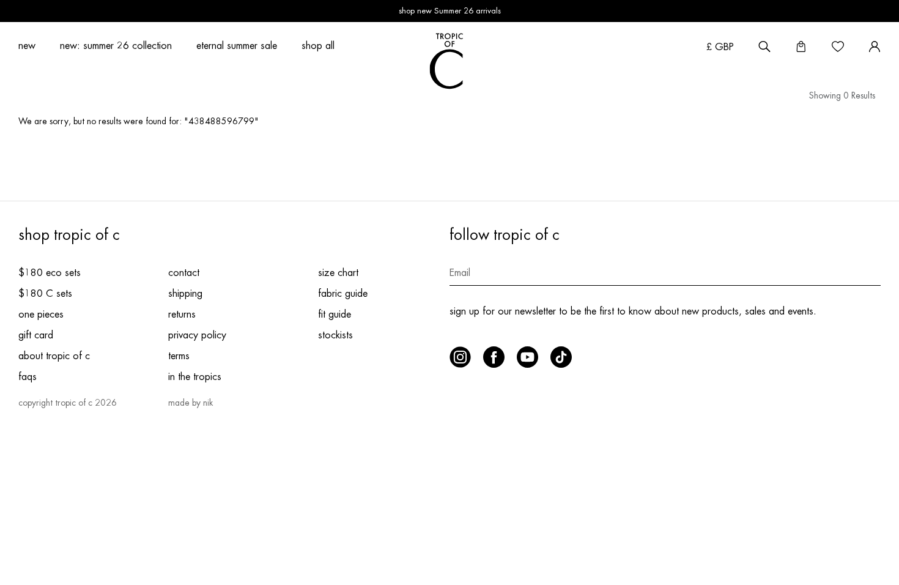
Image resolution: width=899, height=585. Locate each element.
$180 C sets (45, 294)
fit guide (334, 314)
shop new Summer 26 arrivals (450, 11)
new (26, 46)
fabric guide (343, 294)
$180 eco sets (49, 273)
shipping (185, 294)
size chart (338, 273)
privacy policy (197, 335)
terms (179, 356)
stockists (335, 335)
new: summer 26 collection (116, 46)
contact (183, 273)
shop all (318, 46)
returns (182, 314)
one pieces (41, 314)
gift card (35, 335)
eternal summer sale (236, 46)
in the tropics (194, 377)
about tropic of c (54, 356)
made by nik (190, 402)
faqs (27, 377)
